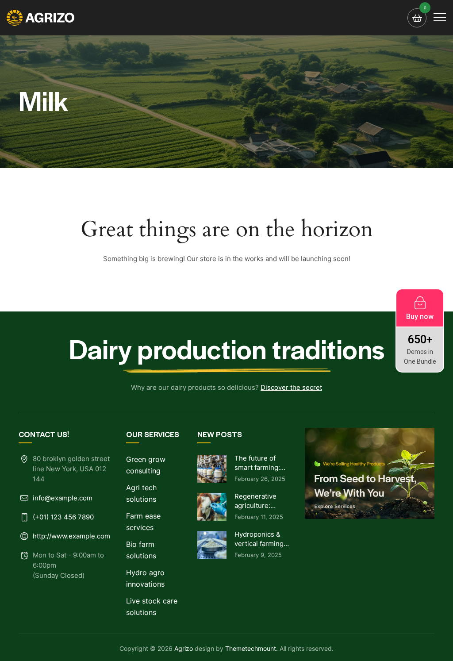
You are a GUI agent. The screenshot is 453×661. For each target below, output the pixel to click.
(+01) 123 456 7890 (63, 517)
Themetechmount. (251, 648)
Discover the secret (291, 387)
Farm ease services (143, 521)
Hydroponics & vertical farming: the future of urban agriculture (261, 539)
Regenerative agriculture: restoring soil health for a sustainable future (255, 501)
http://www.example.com (71, 536)
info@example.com (62, 498)
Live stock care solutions (151, 606)
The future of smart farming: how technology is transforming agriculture (259, 463)
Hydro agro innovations (145, 578)
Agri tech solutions (141, 493)
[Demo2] (41, 17)
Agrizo (183, 648)
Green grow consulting (145, 465)
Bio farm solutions (141, 550)
